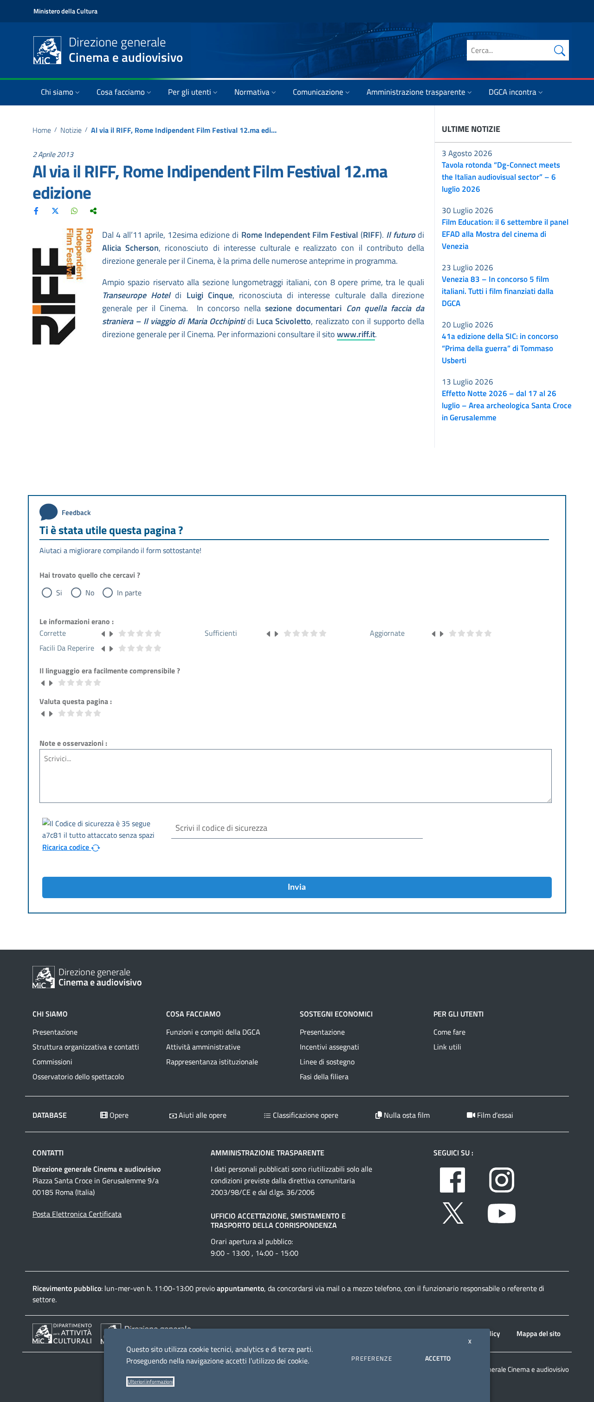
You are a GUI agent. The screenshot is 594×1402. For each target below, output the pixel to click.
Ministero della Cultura (65, 11)
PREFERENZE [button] (371, 1358)
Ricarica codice (66, 847)
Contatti (48, 1152)
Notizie (71, 130)
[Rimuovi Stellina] (103, 633)
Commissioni (52, 1061)
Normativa (252, 92)
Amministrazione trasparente (416, 92)
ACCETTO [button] (438, 1358)
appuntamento (240, 1288)
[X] (55, 210)
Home (41, 130)
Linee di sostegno (327, 1061)
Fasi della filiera (324, 1076)
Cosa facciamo (121, 92)
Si (59, 592)
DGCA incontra (512, 92)
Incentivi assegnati (329, 1046)
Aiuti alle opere (201, 1115)
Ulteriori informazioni (150, 1381)
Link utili (447, 1046)
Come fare (449, 1031)
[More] (93, 210)
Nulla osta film (406, 1115)
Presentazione (54, 1031)
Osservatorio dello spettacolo (78, 1076)
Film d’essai (494, 1115)
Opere (118, 1115)
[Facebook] (36, 210)
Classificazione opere (304, 1115)
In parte (129, 592)
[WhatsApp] (74, 210)
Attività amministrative (203, 1046)
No (89, 592)
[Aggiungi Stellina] (111, 633)
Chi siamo (57, 92)
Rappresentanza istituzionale (212, 1061)
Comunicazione (318, 92)
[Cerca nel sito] (559, 50)
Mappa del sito (539, 1333)
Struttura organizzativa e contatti (85, 1046)
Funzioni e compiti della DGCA (213, 1031)
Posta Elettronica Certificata (77, 1213)
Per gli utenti (189, 92)
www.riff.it (356, 334)
